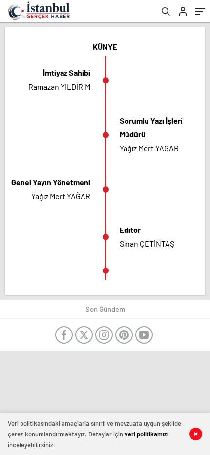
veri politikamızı (146, 434)
